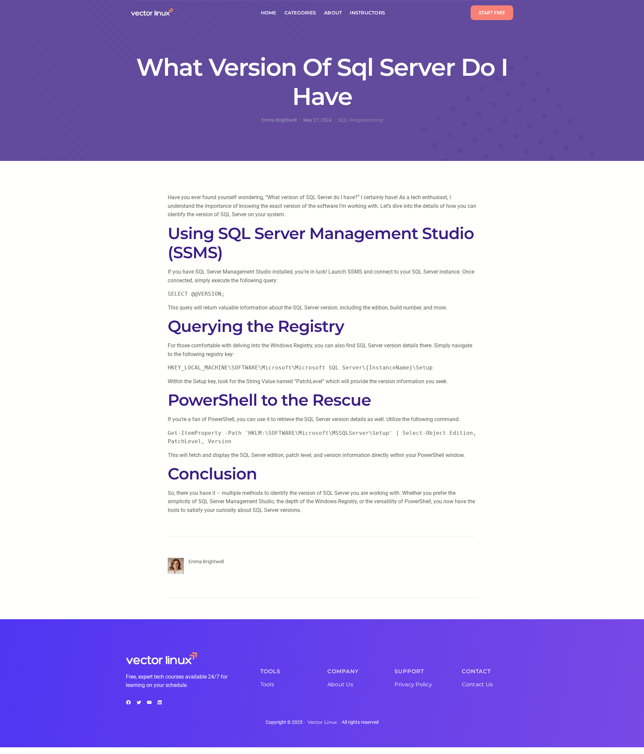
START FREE (492, 12)
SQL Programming (360, 120)
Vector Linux (322, 722)
